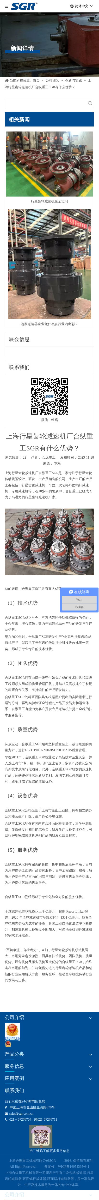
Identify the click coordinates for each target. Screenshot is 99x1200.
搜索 (90, 103)
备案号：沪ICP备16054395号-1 (66, 1166)
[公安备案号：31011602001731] (8, 1044)
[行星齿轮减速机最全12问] (49, 164)
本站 (57, 463)
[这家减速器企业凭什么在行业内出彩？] (49, 264)
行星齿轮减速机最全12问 (49, 201)
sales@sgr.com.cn (19, 1113)
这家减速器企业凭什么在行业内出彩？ (49, 324)
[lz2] (12, 1032)
